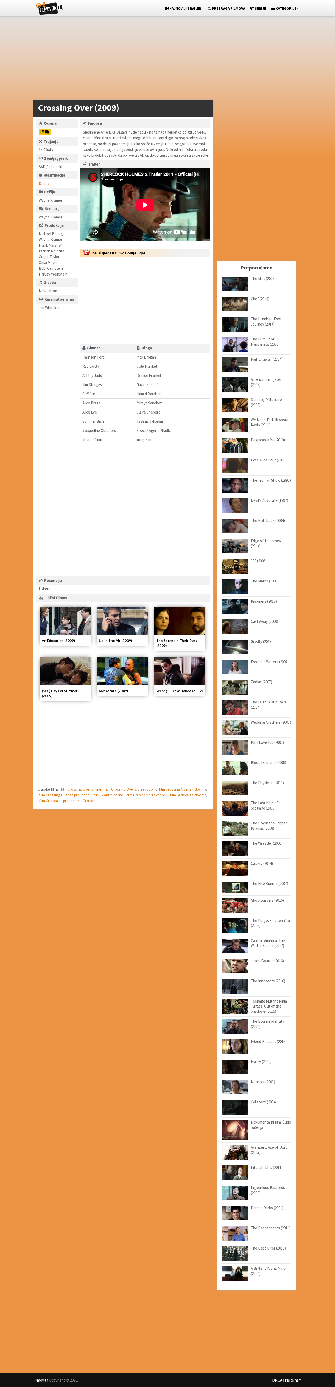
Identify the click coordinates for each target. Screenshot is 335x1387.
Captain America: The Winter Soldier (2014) (268, 943)
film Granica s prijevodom (146, 794)
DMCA (277, 1380)
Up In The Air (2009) (115, 641)
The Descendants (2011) (271, 1227)
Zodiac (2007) (261, 681)
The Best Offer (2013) (268, 1248)
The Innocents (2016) (268, 980)
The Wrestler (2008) (267, 843)
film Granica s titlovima (188, 794)
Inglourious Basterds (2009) (268, 1190)
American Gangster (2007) (266, 382)
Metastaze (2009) (113, 691)
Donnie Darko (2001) (267, 1207)
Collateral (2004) (264, 1101)
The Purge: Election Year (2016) (271, 923)
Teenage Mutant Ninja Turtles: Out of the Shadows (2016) (269, 1006)
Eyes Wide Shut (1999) (269, 460)
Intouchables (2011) (267, 1167)
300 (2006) (259, 560)
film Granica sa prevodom (59, 800)
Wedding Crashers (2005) (271, 722)
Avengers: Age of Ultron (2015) (270, 1150)
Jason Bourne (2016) (267, 960)
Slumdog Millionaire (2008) (266, 402)
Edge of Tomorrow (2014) (266, 543)
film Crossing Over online (81, 789)
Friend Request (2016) (269, 1041)
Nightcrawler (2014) (266, 359)
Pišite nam (293, 1380)
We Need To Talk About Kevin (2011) (270, 422)
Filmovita (41, 1380)
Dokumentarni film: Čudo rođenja (271, 1125)
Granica (89, 800)
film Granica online (108, 794)
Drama (44, 183)
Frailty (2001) (261, 1061)
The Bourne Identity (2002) (267, 1024)
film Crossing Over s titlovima (182, 789)
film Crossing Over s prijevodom (130, 789)
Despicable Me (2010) (268, 439)
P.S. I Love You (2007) (267, 742)
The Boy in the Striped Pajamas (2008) (269, 826)
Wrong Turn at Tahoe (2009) (179, 691)
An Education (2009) (58, 641)
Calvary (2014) (262, 863)
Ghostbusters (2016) (267, 900)
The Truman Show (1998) (271, 480)
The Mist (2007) (263, 278)
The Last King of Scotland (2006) (264, 805)
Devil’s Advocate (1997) (269, 500)
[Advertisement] (165, 59)
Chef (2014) (260, 298)
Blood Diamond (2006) (268, 762)
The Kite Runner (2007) (269, 883)
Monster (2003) (263, 1081)
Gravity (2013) (262, 641)
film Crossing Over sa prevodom (65, 794)
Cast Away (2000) (264, 621)
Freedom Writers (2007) (270, 661)
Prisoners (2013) (264, 601)
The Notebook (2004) (268, 520)
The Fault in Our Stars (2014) (268, 705)
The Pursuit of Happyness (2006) (265, 342)
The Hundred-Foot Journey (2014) (266, 321)
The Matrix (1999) (265, 581)
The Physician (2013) (267, 782)
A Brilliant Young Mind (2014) (268, 1271)
